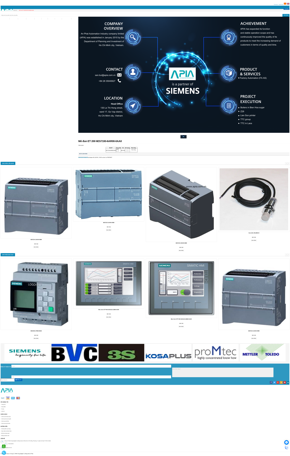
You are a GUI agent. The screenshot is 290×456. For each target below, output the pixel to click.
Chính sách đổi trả (5, 421)
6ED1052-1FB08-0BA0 (36, 331)
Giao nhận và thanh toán (6, 431)
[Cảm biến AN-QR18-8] (254, 230)
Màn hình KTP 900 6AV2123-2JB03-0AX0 (108, 309)
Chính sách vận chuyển (6, 418)
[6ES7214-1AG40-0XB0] (36, 236)
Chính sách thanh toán (6, 416)
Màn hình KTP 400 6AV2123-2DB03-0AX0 (181, 319)
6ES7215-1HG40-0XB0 (181, 243)
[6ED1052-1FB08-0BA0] (36, 328)
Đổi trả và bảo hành (5, 433)
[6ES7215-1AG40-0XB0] (108, 219)
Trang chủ (3, 404)
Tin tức (2, 409)
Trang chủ (15, 10)
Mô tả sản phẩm (83, 153)
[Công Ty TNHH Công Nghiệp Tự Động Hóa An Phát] (7, 9)
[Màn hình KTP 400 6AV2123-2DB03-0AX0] (181, 316)
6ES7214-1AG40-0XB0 (36, 239)
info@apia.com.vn (8, 447)
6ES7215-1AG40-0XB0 (108, 222)
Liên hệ (2, 411)
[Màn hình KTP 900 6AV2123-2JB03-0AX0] (108, 306)
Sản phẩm (3, 406)
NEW (117, 149)
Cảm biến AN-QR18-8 (254, 233)
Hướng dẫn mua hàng (5, 428)
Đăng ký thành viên (5, 435)
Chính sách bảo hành (5, 423)
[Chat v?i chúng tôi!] (286, 442)
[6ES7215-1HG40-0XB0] (181, 240)
